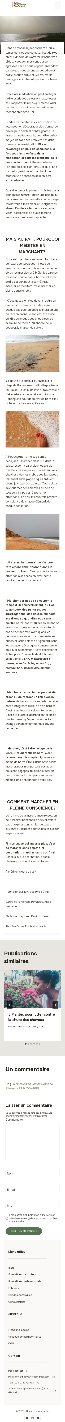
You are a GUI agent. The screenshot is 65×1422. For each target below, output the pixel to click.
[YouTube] (38, 1417)
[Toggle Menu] (57, 5)
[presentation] (32, 989)
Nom (11, 1173)
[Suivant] (55, 1005)
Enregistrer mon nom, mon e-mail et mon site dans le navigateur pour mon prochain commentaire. (33, 1218)
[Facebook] (26, 1417)
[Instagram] (32, 1417)
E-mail (12, 1189)
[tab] (26, 1044)
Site (9, 1205)
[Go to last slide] (9, 1005)
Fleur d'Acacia (20, 1026)
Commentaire (15, 1119)
